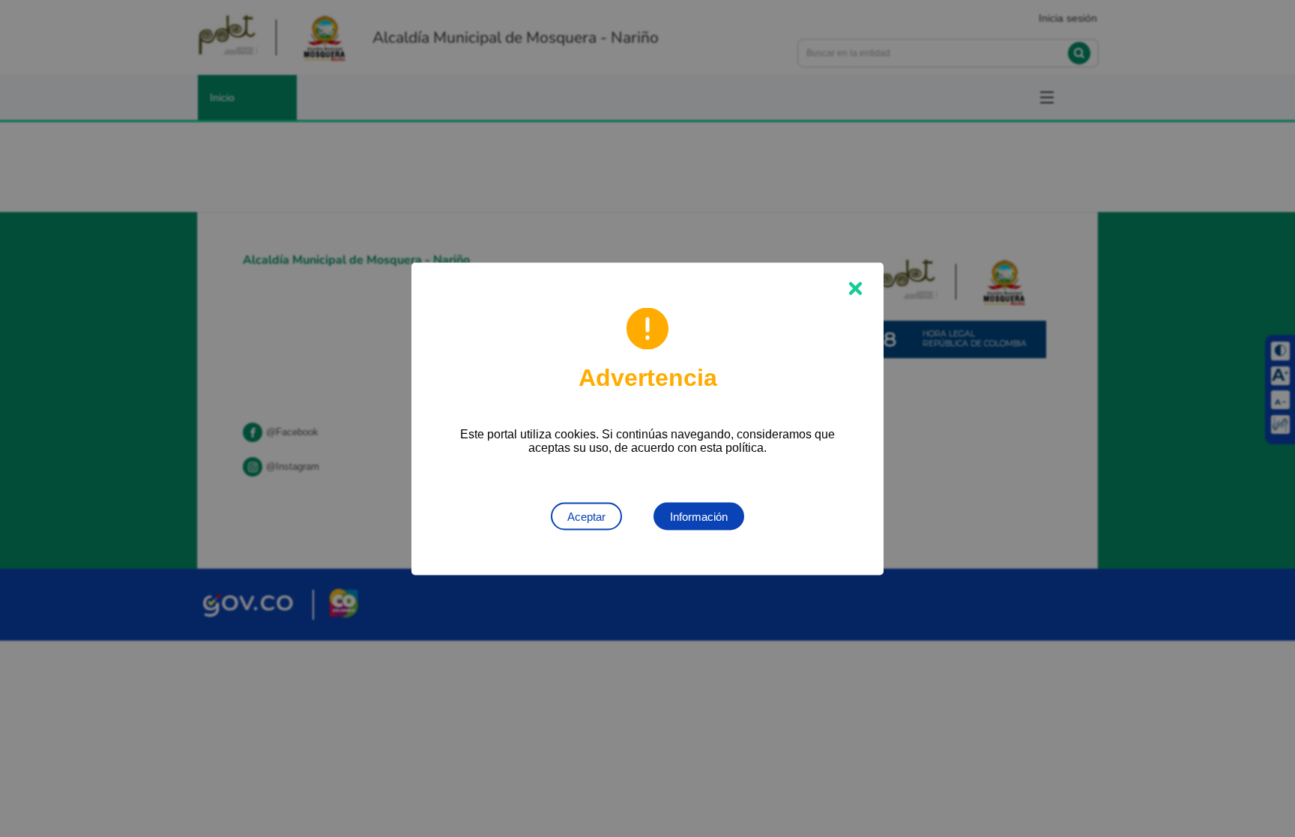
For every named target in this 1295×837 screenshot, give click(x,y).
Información (699, 516)
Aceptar (586, 516)
